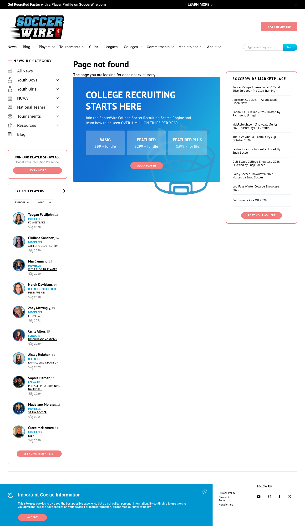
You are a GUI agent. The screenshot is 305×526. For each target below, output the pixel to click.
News (12, 47)
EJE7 (31, 435)
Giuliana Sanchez (41, 238)
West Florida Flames (42, 269)
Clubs (93, 47)
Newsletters (226, 504)
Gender (20, 202)
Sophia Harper (39, 378)
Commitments (158, 47)
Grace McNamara (41, 427)
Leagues (111, 47)
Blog (26, 47)
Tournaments (69, 47)
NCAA (22, 98)
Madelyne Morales (42, 404)
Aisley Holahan (39, 354)
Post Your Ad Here (262, 215)
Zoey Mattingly (39, 308)
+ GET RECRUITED (279, 26)
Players (45, 47)
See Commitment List (39, 453)
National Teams (31, 107)
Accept (32, 517)
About (212, 47)
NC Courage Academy (42, 339)
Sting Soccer (37, 412)
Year (40, 202)
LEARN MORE (198, 4)
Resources (26, 125)
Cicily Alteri (37, 331)
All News (25, 71)
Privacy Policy (227, 493)
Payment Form (224, 499)
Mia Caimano (38, 261)
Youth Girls (27, 89)
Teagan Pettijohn (41, 214)
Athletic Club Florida (43, 246)
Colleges (131, 47)
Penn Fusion (36, 292)
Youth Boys (27, 80)
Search (290, 47)
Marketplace (188, 47)
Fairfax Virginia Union (43, 362)
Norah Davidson (40, 284)
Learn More (37, 170)
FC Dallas (34, 316)
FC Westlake (36, 222)
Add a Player (146, 165)
